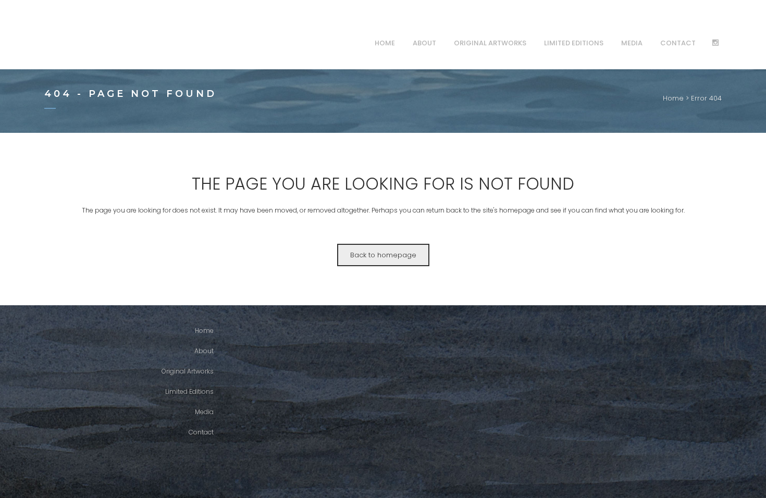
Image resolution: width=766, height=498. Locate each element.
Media (204, 411)
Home (673, 98)
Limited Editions (189, 391)
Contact (201, 432)
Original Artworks (188, 371)
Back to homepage (383, 255)
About (204, 350)
